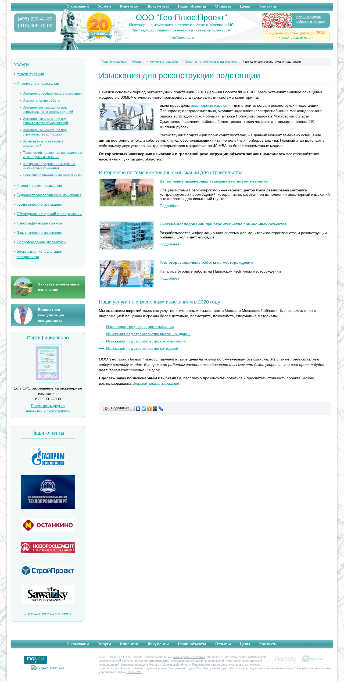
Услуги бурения (30, 74)
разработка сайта (235, 668)
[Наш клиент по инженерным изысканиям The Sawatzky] (48, 595)
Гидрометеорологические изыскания (49, 195)
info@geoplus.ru (182, 38)
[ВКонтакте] (138, 408)
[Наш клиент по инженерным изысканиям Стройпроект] (48, 571)
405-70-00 (35, 25)
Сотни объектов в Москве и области (310, 19)
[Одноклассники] (149, 408)
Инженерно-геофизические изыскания (140, 326)
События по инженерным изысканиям (52, 175)
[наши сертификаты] (48, 381)
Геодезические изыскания (39, 204)
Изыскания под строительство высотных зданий (148, 334)
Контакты (268, 6)
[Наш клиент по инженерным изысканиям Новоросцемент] (48, 548)
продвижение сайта (279, 668)
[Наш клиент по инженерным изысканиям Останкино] (48, 526)
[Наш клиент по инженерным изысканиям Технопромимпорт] (48, 492)
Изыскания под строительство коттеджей (142, 348)
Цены (245, 6)
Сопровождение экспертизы (41, 242)
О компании (78, 6)
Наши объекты (192, 6)
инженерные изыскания (212, 105)
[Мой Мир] (155, 408)
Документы (158, 6)
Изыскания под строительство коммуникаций (146, 341)
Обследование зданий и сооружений (49, 214)
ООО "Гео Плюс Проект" (181, 17)
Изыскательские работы (41, 100)
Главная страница (114, 61)
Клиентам (129, 6)
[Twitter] (144, 408)
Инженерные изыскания (38, 83)
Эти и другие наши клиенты (48, 613)
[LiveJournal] (161, 408)
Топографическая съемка (39, 223)
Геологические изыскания (39, 185)
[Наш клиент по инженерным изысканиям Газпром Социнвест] (48, 457)
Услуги (104, 6)
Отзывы (223, 6)
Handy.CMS (134, 672)
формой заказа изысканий (156, 383)
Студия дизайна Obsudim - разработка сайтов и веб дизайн (312, 659)
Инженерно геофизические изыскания (52, 93)
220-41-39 (35, 19)
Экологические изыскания (39, 232)
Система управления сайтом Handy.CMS (285, 659)
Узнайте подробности (295, 37)
